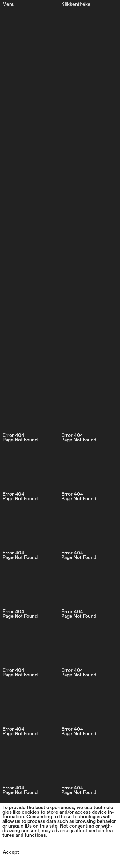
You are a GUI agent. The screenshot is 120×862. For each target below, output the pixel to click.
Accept (11, 852)
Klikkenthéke (75, 4)
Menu (8, 4)
